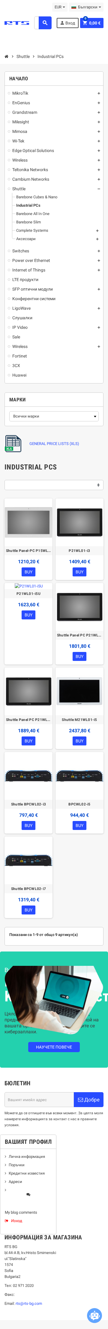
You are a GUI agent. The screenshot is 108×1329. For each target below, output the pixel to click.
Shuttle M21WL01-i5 (79, 720)
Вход (67, 22)
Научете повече (54, 1047)
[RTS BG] (16, 23)
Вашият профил (28, 1141)
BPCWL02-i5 (79, 804)
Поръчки (17, 1165)
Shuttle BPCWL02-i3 (28, 804)
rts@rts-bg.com (29, 1303)
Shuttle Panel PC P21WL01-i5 (79, 635)
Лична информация (27, 1156)
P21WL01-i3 (79, 551)
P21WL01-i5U (28, 594)
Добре (91, 1100)
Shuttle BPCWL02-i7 (28, 889)
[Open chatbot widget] (94, 1315)
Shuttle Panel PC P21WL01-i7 (28, 720)
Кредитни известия (27, 1173)
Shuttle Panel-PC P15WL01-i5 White (28, 551)
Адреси (15, 1181)
